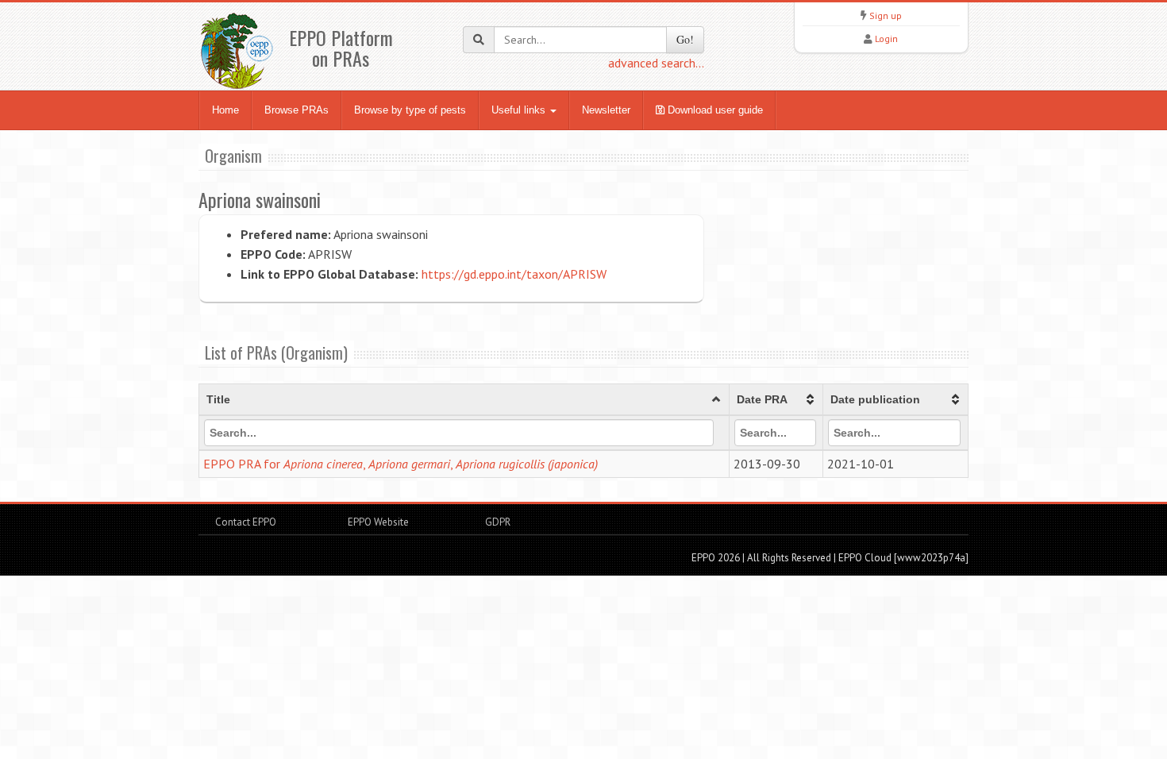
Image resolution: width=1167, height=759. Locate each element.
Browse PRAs (296, 110)
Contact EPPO (245, 522)
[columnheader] (464, 400)
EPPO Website (378, 522)
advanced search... (656, 63)
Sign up (885, 15)
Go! (685, 39)
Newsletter (606, 110)
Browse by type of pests (410, 110)
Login (886, 38)
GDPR (496, 522)
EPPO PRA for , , (400, 464)
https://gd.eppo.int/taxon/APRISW (514, 274)
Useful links (520, 110)
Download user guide (713, 110)
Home (225, 110)
